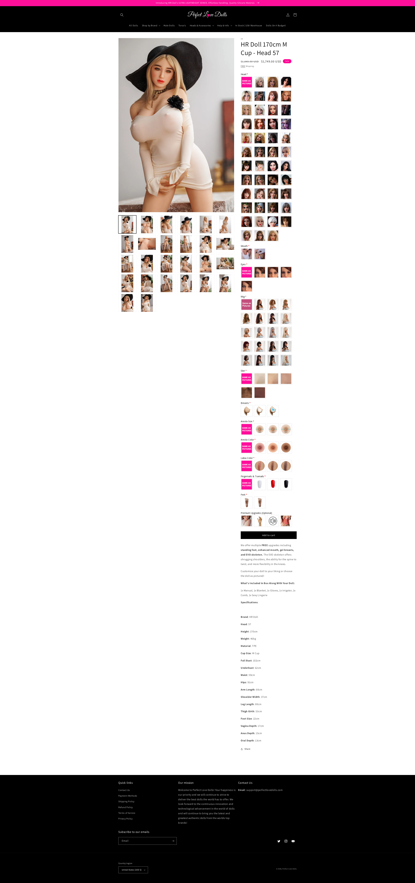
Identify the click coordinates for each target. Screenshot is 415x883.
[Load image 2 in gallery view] (147, 225)
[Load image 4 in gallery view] (186, 225)
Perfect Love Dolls (289, 869)
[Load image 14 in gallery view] (147, 264)
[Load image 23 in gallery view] (206, 283)
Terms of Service (126, 812)
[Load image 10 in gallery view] (186, 244)
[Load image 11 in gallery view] (206, 244)
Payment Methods (127, 795)
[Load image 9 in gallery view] (167, 244)
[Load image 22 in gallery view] (186, 283)
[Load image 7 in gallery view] (127, 244)
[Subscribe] (173, 841)
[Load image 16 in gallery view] (186, 264)
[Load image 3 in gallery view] (167, 225)
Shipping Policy (126, 801)
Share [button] (247, 748)
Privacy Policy (125, 818)
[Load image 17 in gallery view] (206, 264)
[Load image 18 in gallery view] (225, 264)
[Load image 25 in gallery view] (127, 303)
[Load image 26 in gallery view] (147, 303)
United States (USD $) (132, 869)
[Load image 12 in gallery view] (225, 244)
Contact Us (124, 790)
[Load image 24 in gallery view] (225, 283)
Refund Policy (125, 807)
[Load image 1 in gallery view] (127, 225)
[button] (121, 14)
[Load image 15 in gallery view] (167, 264)
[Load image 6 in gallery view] (225, 225)
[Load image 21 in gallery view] (167, 283)
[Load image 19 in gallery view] (127, 283)
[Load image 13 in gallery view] (127, 264)
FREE (243, 66)
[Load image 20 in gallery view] (147, 283)
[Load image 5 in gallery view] (206, 225)
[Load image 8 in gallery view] (147, 244)
